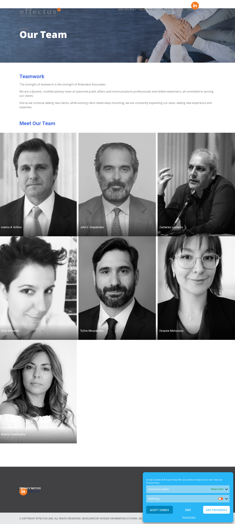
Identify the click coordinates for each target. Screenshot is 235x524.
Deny (188, 510)
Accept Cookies (159, 510)
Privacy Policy (152, 482)
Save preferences (216, 510)
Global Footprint (171, 9)
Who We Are (126, 9)
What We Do (147, 9)
